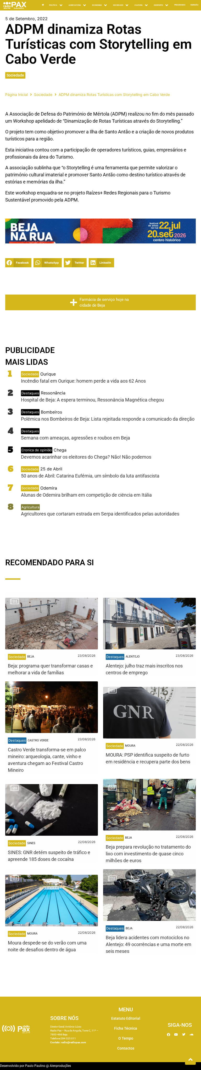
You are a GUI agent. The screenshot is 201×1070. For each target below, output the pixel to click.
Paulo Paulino (35, 1066)
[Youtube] (176, 1034)
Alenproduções (60, 1066)
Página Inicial (16, 94)
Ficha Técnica (125, 1028)
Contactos (125, 1048)
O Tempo (125, 1038)
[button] (18, 262)
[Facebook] (168, 1034)
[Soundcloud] (191, 1034)
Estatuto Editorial (125, 1018)
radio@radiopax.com (73, 1042)
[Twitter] (184, 1034)
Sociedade (15, 75)
